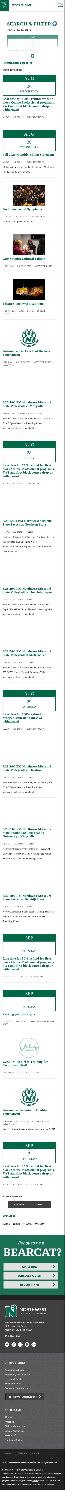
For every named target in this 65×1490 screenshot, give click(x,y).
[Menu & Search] (60, 5)
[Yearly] (3, 1021)
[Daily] (3, 216)
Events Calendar (22, 5)
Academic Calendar (14, 1369)
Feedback (22, 1453)
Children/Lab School (15, 1426)
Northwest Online (13, 1439)
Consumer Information (16, 1388)
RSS (7, 1224)
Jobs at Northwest (14, 1430)
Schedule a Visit (30, 1276)
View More (19, 1204)
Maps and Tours (13, 1383)
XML (29, 1224)
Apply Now (29, 1267)
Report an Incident (24, 1396)
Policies (36, 1453)
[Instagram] (20, 1345)
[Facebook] (7, 1345)
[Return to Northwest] (4, 5)
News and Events (13, 1378)
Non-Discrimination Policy (43, 1484)
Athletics (9, 1421)
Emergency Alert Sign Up (17, 1374)
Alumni (8, 1417)
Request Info (29, 1285)
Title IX (35, 1481)
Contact (8, 1453)
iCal (17, 1224)
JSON (41, 1224)
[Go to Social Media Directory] (33, 1345)
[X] (13, 1345)
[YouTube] (27, 1345)
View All (40, 1204)
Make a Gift (10, 1435)
